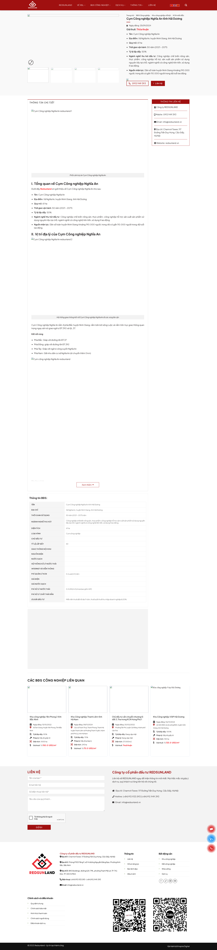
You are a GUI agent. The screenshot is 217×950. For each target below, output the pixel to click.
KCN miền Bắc (178, 15)
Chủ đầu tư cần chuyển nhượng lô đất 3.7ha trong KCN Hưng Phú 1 (127, 718)
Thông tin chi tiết (42, 102)
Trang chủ (130, 15)
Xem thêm (87, 484)
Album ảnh (131, 874)
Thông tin (135, 5)
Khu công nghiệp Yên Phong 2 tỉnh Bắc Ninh (45, 718)
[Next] (114, 40)
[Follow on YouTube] (175, 881)
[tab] (88, 102)
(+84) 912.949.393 (94, 879)
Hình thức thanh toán (39, 913)
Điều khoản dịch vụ (38, 923)
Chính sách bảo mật (38, 908)
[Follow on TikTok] (166, 881)
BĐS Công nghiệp (99, 5)
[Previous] (32, 40)
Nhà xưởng (166, 869)
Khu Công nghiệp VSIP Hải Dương (168, 717)
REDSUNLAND (65, 5)
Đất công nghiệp (168, 864)
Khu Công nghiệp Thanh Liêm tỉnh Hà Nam (86, 718)
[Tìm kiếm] (186, 5)
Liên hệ (152, 5)
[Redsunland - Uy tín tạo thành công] (40, 5)
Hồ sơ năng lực (133, 864)
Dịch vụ (120, 5)
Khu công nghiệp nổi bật (161, 15)
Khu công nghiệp (168, 859)
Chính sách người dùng (40, 918)
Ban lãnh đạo (132, 869)
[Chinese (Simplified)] (178, 5)
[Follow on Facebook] (161, 881)
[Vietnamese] (171, 5)
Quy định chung (37, 903)
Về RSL (80, 5)
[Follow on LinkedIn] (170, 881)
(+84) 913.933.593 (78, 879)
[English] (175, 5)
